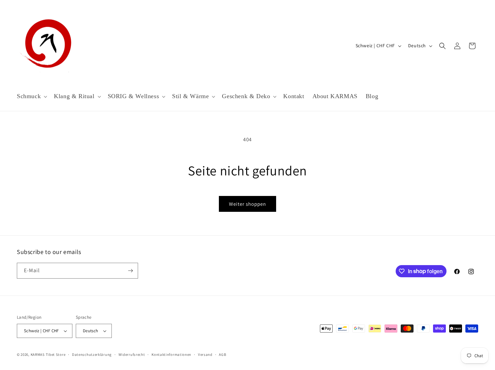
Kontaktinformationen (171, 354)
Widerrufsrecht (132, 354)
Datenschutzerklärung (92, 354)
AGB (222, 354)
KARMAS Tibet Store (48, 354)
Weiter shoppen (247, 204)
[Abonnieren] (130, 271)
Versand (205, 354)
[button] (31, 96)
